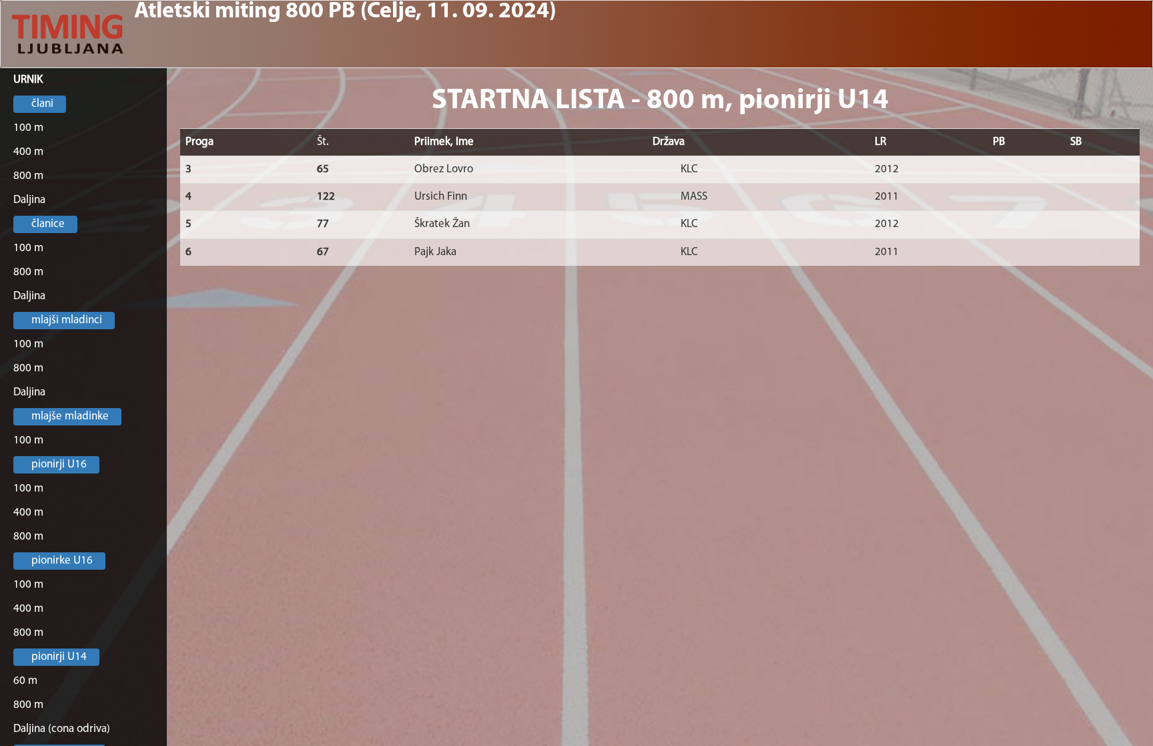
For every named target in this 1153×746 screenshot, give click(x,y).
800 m (28, 176)
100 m (28, 128)
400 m (28, 152)
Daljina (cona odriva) (61, 729)
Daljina (29, 200)
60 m (25, 681)
